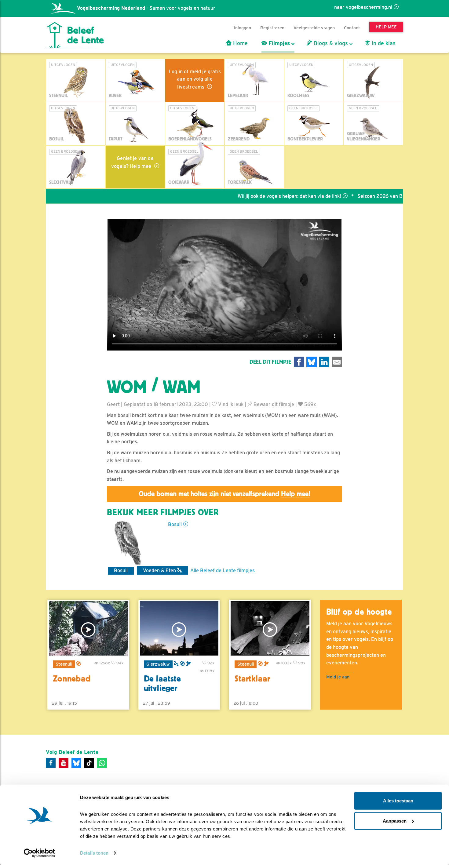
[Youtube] (63, 763)
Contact (352, 27)
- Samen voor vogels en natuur (146, 8)
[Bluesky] (76, 763)
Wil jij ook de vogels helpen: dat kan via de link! (271, 196)
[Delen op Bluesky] (311, 362)
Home (240, 43)
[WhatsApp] (102, 763)
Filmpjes (278, 43)
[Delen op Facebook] (299, 362)
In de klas (383, 43)
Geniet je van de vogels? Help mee (132, 162)
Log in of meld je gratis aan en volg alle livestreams (195, 79)
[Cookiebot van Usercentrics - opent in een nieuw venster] (39, 853)
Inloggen (242, 27)
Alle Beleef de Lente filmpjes (222, 570)
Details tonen (94, 853)
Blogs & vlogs (330, 43)
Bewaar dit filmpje (273, 404)
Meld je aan (337, 676)
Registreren (272, 27)
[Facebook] (51, 763)
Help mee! (295, 494)
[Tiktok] (89, 763)
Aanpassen (395, 820)
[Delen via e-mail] (337, 362)
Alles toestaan (398, 800)
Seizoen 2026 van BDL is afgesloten (379, 196)
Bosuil (175, 524)
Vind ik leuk (230, 404)
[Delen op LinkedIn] (324, 362)
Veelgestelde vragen (314, 27)
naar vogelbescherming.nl (363, 7)
